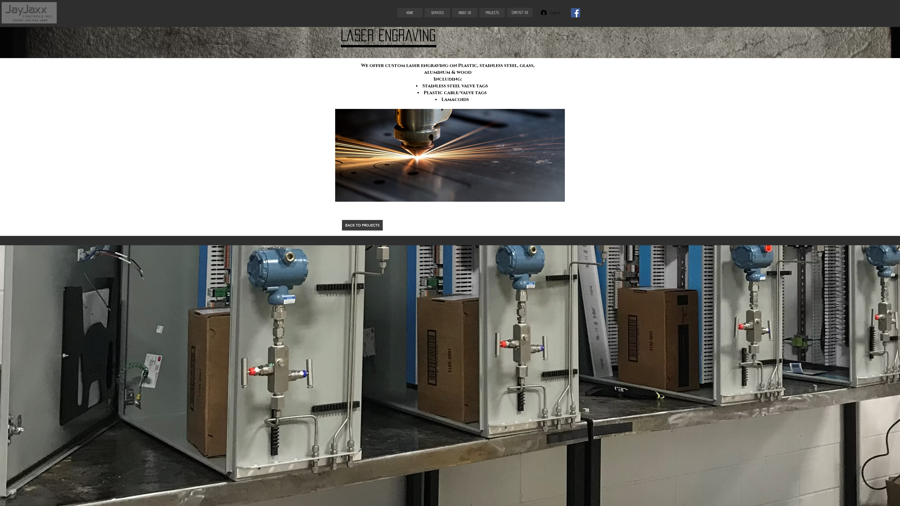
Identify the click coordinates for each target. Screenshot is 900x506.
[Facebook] (575, 12)
